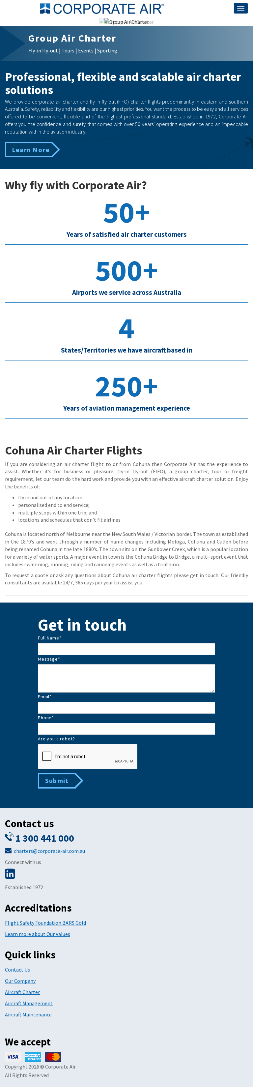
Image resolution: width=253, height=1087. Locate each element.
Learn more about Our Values (37, 934)
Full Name (49, 638)
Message (49, 659)
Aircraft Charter (22, 992)
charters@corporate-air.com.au (49, 851)
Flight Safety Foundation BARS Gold (45, 922)
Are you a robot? (56, 739)
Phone (46, 718)
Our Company (20, 981)
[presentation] (88, 757)
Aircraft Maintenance (28, 1014)
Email (45, 696)
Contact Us (17, 969)
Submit (57, 780)
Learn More (31, 149)
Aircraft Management (29, 1003)
